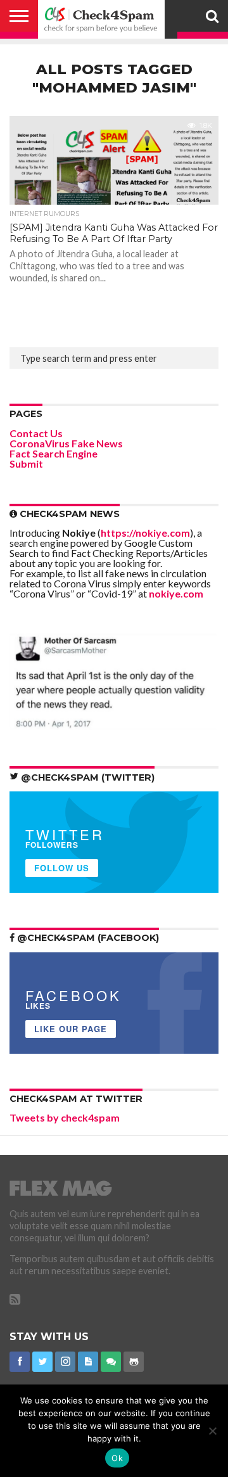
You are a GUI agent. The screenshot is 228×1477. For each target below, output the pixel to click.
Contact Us (36, 433)
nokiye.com (176, 593)
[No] (212, 1430)
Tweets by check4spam (65, 1117)
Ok (117, 1458)
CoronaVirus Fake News (66, 443)
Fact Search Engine (54, 453)
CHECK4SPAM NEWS (68, 514)
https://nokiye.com (145, 533)
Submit (26, 463)
